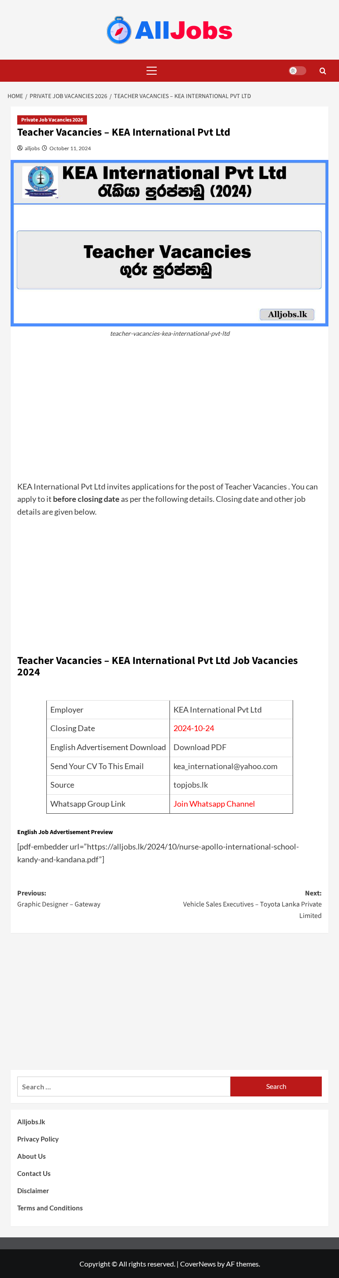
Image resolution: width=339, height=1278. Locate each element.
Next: (252, 904)
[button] (150, 71)
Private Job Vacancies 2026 (52, 120)
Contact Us (34, 1173)
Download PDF (199, 747)
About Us (31, 1156)
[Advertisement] (169, 414)
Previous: (58, 899)
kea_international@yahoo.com (225, 766)
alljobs (32, 148)
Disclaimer (33, 1191)
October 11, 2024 (70, 148)
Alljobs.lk (31, 1122)
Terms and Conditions (50, 1208)
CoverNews (198, 1263)
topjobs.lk (190, 784)
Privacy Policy (38, 1139)
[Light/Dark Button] (297, 70)
